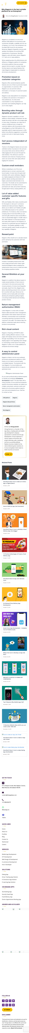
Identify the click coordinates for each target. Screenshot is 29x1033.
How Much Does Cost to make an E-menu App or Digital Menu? (14, 482)
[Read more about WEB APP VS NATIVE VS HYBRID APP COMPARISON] (14, 668)
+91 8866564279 (6, 802)
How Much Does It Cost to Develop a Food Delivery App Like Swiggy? (15, 530)
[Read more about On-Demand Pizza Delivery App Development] (14, 594)
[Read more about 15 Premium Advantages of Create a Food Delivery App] (14, 545)
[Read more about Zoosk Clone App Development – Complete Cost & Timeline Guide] (14, 619)
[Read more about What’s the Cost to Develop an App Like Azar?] (14, 643)
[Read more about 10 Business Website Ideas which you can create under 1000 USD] (14, 716)
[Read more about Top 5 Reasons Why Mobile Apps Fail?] (14, 693)
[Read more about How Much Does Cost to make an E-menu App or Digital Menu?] (14, 472)
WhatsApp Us (5, 810)
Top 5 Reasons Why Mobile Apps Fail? (13, 702)
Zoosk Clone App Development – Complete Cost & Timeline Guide (15, 629)
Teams (4, 817)
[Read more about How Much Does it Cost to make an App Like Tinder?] (11, 734)
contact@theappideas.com (9, 795)
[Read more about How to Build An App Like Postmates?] (14, 497)
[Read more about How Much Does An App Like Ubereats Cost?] (14, 569)
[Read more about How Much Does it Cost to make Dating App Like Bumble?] (13, 747)
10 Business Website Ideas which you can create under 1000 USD (14, 726)
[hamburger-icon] (25, 6)
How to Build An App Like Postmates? (13, 506)
